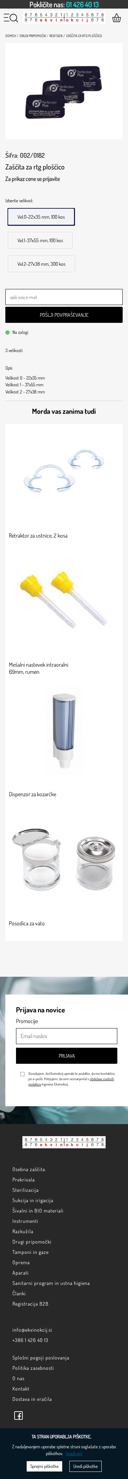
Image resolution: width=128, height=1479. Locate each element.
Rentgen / (57, 36)
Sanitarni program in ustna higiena (51, 1283)
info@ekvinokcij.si (32, 1330)
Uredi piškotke (85, 1466)
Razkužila (22, 1231)
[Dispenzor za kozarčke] (64, 730)
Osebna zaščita (28, 1169)
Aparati (20, 1273)
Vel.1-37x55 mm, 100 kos (40, 240)
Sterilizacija (25, 1190)
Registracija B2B (30, 1304)
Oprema (21, 1262)
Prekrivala (23, 1179)
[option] (64, 4)
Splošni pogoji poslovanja (40, 1358)
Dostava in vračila (32, 1399)
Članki (19, 1293)
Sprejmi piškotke (44, 1466)
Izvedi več (74, 1453)
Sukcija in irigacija (32, 1200)
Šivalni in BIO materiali (38, 1211)
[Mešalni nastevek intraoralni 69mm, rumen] (64, 601)
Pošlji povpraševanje (64, 315)
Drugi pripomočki (32, 1242)
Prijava (67, 1056)
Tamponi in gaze (30, 1252)
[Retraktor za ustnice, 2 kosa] (64, 472)
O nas (18, 1378)
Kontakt (21, 1389)
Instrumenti (25, 1221)
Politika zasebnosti (33, 1368)
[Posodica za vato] (64, 859)
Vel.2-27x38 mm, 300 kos (41, 264)
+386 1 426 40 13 (30, 1340)
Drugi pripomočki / (34, 36)
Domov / (11, 36)
